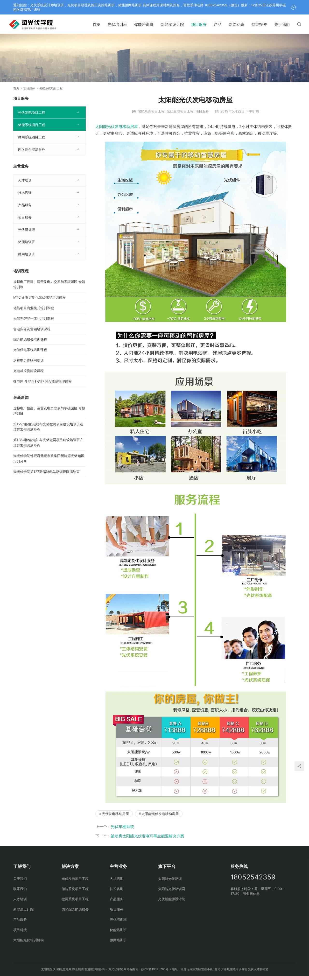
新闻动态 (236, 24)
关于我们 (282, 24)
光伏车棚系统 (122, 826)
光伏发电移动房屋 (115, 814)
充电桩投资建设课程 (28, 371)
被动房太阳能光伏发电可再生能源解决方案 (147, 836)
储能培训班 (144, 24)
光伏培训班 (117, 24)
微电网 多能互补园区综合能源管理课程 (42, 381)
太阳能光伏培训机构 (28, 940)
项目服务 (199, 24)
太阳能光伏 (48, 969)
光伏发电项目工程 (180, 111)
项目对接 (20, 930)
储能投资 (259, 24)
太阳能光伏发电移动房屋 (116, 126)
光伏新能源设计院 (171, 899)
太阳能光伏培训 (170, 879)
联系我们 (20, 889)
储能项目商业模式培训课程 (33, 308)
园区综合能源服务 (31, 149)
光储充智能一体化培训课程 (33, 318)
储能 (59, 969)
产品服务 (25, 205)
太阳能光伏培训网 (171, 889)
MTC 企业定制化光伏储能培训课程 (39, 297)
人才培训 (25, 180)
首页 (96, 24)
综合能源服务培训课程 (30, 339)
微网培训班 (26, 254)
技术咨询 (25, 192)
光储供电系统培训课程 (30, 350)
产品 (218, 24)
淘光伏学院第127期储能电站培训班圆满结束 (46, 472)
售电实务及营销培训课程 (31, 329)
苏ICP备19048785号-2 (156, 969)
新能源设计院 (172, 24)
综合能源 (78, 969)
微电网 (67, 969)
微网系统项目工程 (31, 137)
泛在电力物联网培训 (28, 360)
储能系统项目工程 (151, 111)
